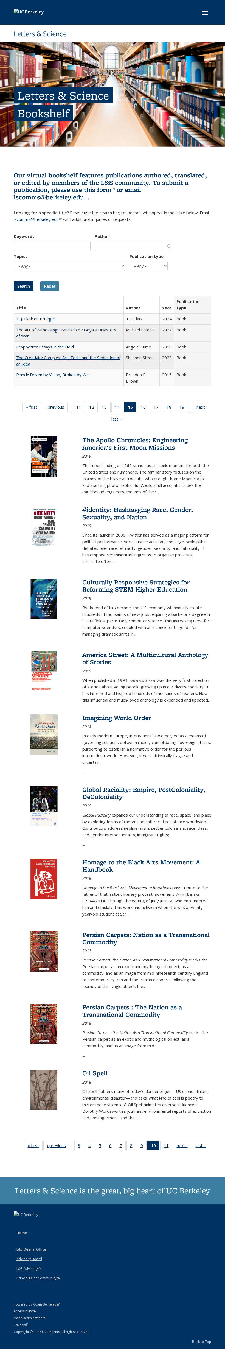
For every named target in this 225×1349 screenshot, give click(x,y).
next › (203, 408)
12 (93, 408)
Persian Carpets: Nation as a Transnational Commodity (146, 938)
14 (119, 408)
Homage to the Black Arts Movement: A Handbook (141, 865)
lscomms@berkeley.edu (50, 197)
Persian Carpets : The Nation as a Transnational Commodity (132, 1010)
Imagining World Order (116, 717)
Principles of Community (38, 1278)
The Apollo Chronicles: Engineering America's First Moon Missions (135, 443)
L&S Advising (28, 1268)
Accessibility (25, 1311)
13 (106, 408)
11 (80, 408)
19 (183, 408)
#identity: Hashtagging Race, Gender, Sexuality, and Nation (137, 513)
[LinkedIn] (29, 1224)
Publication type (147, 256)
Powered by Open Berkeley (37, 1304)
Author (102, 236)
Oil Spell (95, 1073)
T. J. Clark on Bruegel (35, 319)
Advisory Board (29, 1258)
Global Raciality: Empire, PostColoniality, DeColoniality (143, 793)
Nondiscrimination (30, 1318)
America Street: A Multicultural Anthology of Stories (145, 658)
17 (158, 408)
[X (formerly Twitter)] (18, 1224)
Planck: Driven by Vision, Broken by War (53, 374)
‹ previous (56, 408)
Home (21, 1232)
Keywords (24, 236)
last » (118, 420)
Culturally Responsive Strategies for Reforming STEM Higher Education (136, 586)
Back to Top (201, 1341)
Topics (20, 256)
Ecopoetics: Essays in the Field (45, 347)
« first (33, 408)
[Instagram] (40, 1224)
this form (99, 189)
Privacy (21, 1325)
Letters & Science (40, 34)
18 (171, 408)
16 (145, 408)
